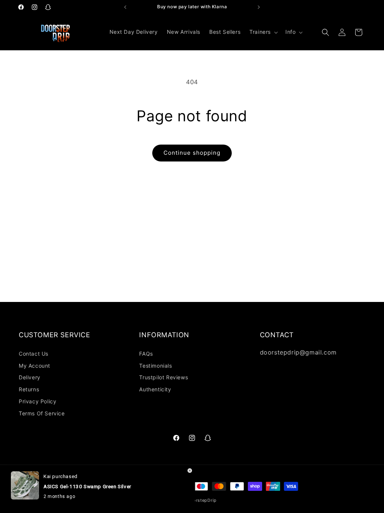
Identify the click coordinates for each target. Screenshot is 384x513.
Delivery (29, 377)
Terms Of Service (42, 413)
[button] (263, 32)
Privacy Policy (37, 401)
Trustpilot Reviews (163, 377)
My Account (34, 365)
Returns (29, 389)
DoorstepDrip (202, 500)
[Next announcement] (258, 7)
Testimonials (155, 365)
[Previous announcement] (125, 7)
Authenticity (155, 389)
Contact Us (33, 353)
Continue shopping (192, 152)
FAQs (146, 353)
